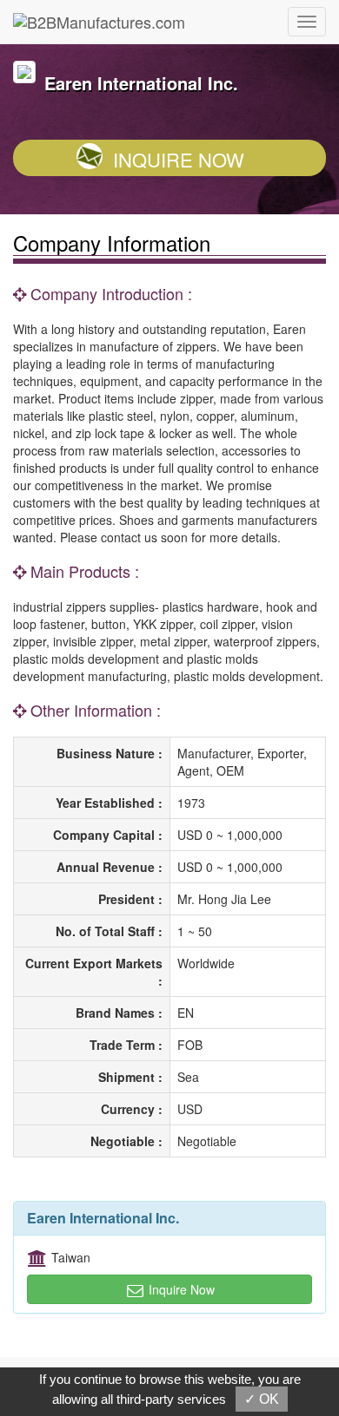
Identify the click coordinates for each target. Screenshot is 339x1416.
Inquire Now (178, 159)
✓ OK (261, 1399)
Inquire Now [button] (180, 1289)
